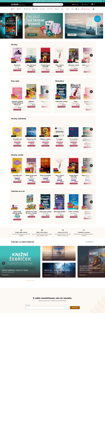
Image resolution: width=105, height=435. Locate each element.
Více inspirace (89, 241)
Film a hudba (49, 9)
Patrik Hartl (17, 105)
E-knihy (20, 9)
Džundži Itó (73, 66)
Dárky (62, 9)
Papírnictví (57, 9)
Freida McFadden (75, 103)
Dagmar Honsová (73, 140)
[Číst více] (44, 26)
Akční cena (70, 206)
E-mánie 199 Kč (15, 172)
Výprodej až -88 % (72, 208)
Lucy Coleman (74, 213)
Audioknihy (28, 9)
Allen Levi (59, 68)
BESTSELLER (14, 60)
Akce (78, 9)
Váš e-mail (27, 305)
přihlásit (75, 307)
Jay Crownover (31, 140)
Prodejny (67, 9)
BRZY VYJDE (14, 98)
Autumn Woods (88, 178)
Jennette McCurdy (88, 68)
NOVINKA (14, 62)
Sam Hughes (87, 142)
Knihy (14, 9)
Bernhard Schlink (45, 176)
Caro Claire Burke (31, 103)
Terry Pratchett (45, 140)
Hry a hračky (42, 9)
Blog (72, 9)
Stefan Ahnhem (88, 214)
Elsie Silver (17, 66)
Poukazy (36, 9)
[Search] (61, 4)
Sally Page (59, 213)
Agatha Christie (45, 68)
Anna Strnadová (31, 68)
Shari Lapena (61, 103)
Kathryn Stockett (17, 140)
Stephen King (45, 103)
